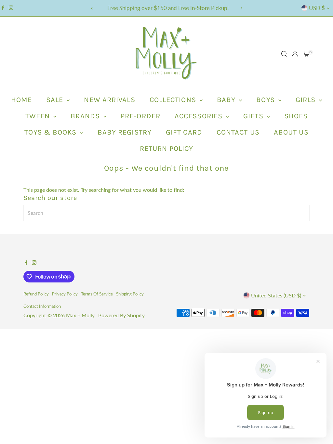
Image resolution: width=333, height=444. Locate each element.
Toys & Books (51, 132)
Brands (86, 116)
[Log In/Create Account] (295, 54)
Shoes (296, 116)
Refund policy (36, 293)
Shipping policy (130, 293)
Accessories (199, 116)
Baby (227, 100)
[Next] (241, 8)
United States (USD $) (276, 295)
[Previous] (92, 8)
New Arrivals (109, 100)
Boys (266, 100)
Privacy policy (65, 293)
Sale (55, 100)
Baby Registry (125, 132)
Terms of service (97, 293)
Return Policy (166, 148)
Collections (174, 100)
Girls (307, 100)
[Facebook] (3, 8)
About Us (291, 132)
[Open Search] (284, 54)
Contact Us (238, 132)
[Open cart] (306, 54)
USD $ (317, 8)
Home (21, 100)
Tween (38, 116)
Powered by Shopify (121, 315)
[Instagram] (11, 8)
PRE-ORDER (140, 116)
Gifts (254, 116)
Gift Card (184, 132)
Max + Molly (80, 315)
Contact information (42, 306)
